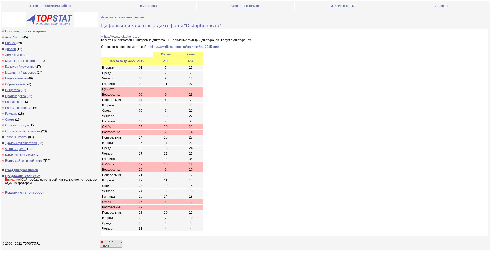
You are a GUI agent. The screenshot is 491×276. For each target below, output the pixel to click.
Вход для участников (21, 170)
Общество (12, 90)
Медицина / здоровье (20, 72)
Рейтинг (140, 17)
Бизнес (10, 43)
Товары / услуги (16, 137)
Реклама (11, 114)
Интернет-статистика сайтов (50, 6)
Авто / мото (13, 37)
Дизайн (10, 49)
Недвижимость (16, 78)
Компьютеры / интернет (22, 61)
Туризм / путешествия (21, 143)
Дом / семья (13, 55)
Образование (15, 84)
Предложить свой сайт (22, 176)
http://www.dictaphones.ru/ (122, 36)
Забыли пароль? (343, 6)
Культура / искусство (20, 66)
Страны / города (17, 125)
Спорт (9, 119)
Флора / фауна (15, 149)
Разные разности (18, 108)
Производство (15, 96)
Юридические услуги (20, 155)
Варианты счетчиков (245, 6)
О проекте (441, 6)
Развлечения (14, 102)
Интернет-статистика (116, 17)
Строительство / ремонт (22, 131)
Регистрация (147, 6)
